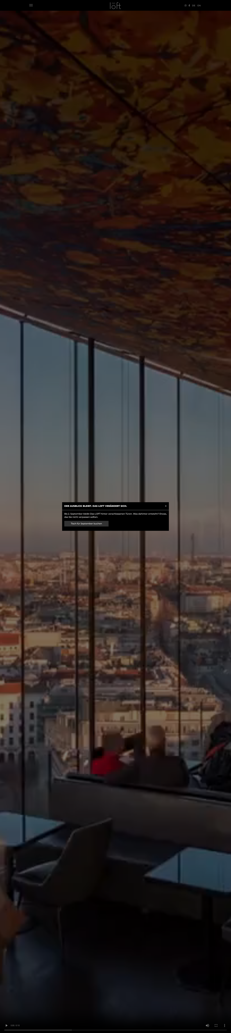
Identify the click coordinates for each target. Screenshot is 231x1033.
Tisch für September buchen (86, 523)
